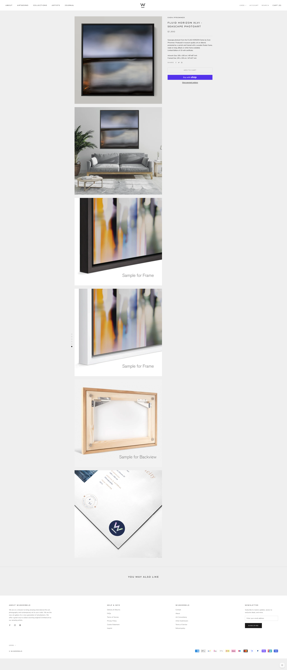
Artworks (22, 5)
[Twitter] (178, 62)
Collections (40, 5)
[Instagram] (15, 625)
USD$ (242, 5)
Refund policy (180, 628)
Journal (69, 5)
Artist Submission (182, 621)
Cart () (277, 5)
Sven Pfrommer (176, 17)
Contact (178, 610)
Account (254, 5)
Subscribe (253, 625)
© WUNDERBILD (15, 651)
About (9, 5)
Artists (56, 5)
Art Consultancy (181, 617)
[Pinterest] (181, 62)
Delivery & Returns (113, 610)
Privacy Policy (112, 621)
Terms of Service (113, 617)
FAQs (109, 613)
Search (265, 5)
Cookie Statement (113, 624)
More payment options (190, 82)
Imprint (109, 628)
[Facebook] (176, 62)
